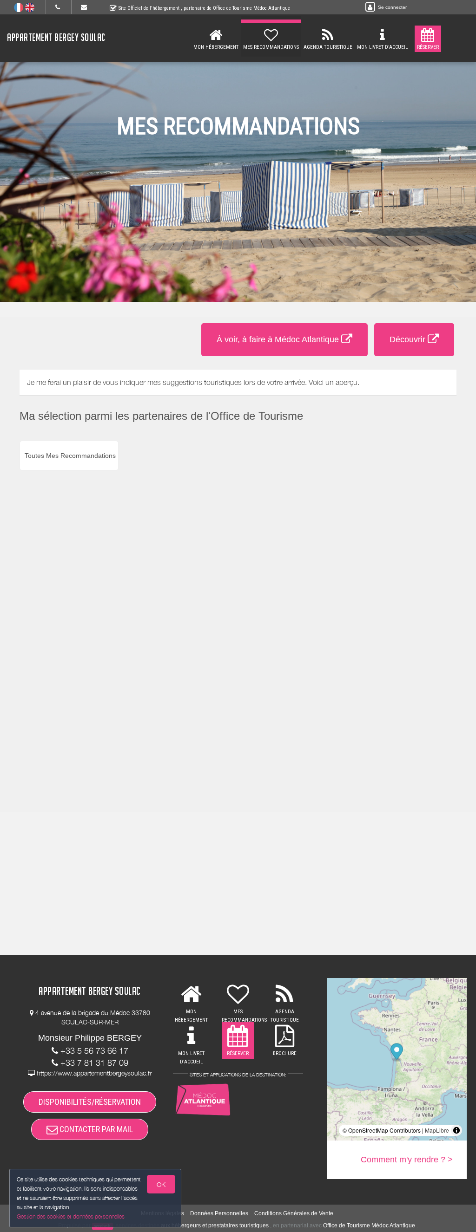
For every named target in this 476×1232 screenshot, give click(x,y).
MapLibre (437, 1130)
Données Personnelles (219, 1213)
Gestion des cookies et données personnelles (71, 1216)
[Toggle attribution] (456, 1130)
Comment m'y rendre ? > (407, 1159)
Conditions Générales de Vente (293, 1213)
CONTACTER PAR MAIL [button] (95, 1129)
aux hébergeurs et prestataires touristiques (215, 1225)
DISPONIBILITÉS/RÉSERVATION (90, 1102)
